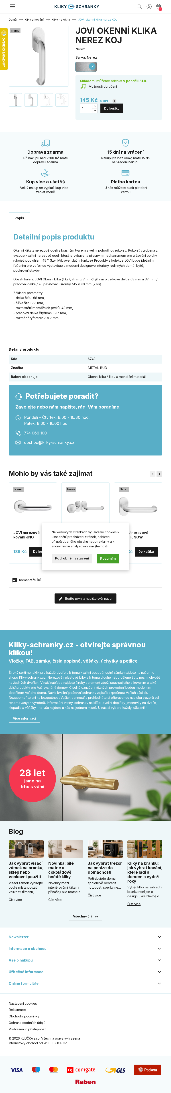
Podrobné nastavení (72, 558)
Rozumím (108, 558)
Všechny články (85, 916)
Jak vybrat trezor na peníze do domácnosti (105, 868)
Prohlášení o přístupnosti (27, 1029)
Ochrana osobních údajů (27, 1023)
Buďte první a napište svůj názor (88, 598)
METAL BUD (97, 368)
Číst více (15, 900)
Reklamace (17, 1010)
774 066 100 (35, 433)
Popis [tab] (19, 218)
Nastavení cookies (23, 1003)
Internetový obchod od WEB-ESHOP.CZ (38, 1043)
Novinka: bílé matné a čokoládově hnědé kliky (61, 870)
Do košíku (112, 108)
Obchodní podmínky (24, 1016)
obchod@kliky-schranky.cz (49, 442)
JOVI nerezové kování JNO (26, 534)
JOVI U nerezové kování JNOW (133, 534)
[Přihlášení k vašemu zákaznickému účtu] (149, 6)
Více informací (24, 718)
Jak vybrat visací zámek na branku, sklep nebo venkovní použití (26, 870)
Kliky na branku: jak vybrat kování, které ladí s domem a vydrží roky (144, 872)
